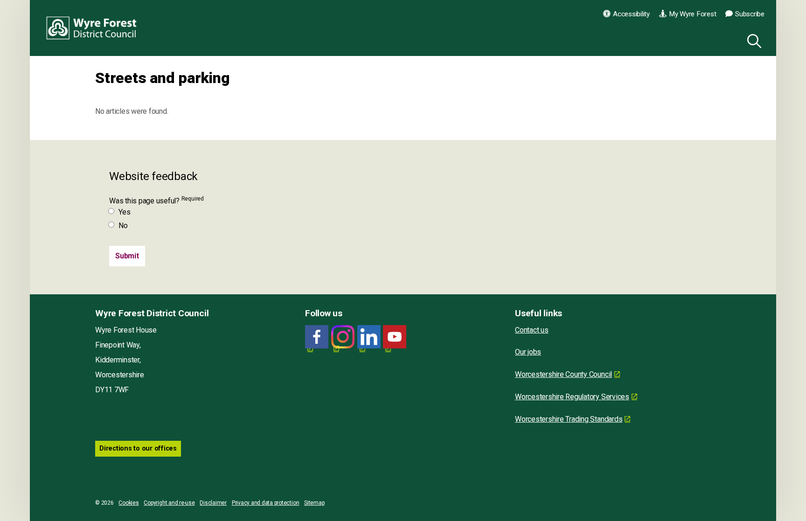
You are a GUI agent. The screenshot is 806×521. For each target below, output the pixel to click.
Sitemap (314, 503)
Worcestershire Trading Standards (568, 419)
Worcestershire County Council (563, 374)
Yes (124, 212)
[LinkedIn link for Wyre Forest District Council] (369, 337)
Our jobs (528, 351)
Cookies (128, 503)
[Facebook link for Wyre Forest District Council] (316, 337)
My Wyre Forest (692, 14)
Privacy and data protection (265, 503)
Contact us (532, 330)
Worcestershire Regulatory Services (572, 396)
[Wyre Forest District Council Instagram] (342, 337)
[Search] (752, 39)
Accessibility (631, 14)
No (123, 225)
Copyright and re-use (169, 503)
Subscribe (749, 14)
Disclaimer (213, 503)
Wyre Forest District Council (91, 28)
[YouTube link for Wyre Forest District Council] (394, 337)
